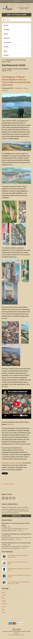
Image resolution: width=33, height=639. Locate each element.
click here (10, 424)
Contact (6, 29)
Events (6, 55)
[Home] (16, 8)
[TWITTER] (3, 498)
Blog (5, 51)
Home (6, 25)
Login (16, 1)
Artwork (6, 38)
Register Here (16, 516)
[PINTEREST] (13, 498)
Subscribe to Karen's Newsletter (12, 463)
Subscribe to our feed (9, 484)
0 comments (18, 88)
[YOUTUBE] (10, 498)
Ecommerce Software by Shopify (16, 634)
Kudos (6, 47)
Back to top (16, 629)
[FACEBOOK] (6, 498)
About (6, 34)
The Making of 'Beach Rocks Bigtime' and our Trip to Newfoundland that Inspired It (16, 81)
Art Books (7, 42)
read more (20, 530)
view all (7, 70)
